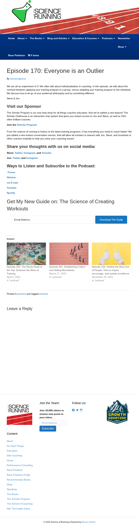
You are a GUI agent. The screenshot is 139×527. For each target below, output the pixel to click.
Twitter (17, 158)
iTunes (11, 172)
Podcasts (107, 38)
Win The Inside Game (18, 508)
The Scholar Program (18, 499)
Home (11, 38)
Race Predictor (16, 55)
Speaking (12, 489)
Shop (121, 46)
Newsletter (124, 38)
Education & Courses (84, 38)
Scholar (21, 124)
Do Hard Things (15, 446)
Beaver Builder (89, 522)
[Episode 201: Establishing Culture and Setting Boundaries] (68, 254)
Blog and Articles (57, 38)
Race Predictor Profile (18, 475)
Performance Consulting (20, 465)
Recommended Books (19, 479)
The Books (36, 38)
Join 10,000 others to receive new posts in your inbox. (51, 414)
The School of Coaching (20, 503)
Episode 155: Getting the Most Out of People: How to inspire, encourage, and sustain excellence (110, 270)
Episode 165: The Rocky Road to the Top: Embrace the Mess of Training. (24, 270)
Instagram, (30, 152)
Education (12, 450)
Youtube (46, 152)
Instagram (32, 158)
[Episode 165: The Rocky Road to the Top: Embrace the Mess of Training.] (26, 254)
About (21, 38)
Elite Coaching (14, 455)
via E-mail (12, 182)
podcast (21, 293)
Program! (31, 124)
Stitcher (11, 177)
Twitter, (19, 152)
